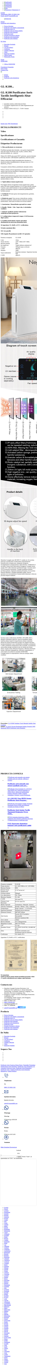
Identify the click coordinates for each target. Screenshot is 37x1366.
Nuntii (2, 59)
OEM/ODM (4, 61)
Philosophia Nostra (9, 56)
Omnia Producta (12, 1071)
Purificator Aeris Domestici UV (26, 1066)
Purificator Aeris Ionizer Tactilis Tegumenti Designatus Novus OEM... (19, 812)
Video (5, 52)
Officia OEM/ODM (9, 64)
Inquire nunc (4, 123)
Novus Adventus (8, 26)
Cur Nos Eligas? (8, 47)
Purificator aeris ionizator (11, 32)
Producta (6, 76)
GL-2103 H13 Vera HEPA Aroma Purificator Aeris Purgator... (19, 799)
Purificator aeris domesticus (8, 23)
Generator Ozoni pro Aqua (8, 1068)
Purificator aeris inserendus (11, 37)
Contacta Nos (4, 70)
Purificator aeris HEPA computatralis (14, 27)
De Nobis (3, 41)
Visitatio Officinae (9, 50)
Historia (6, 46)
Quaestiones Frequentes (7, 67)
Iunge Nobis (4, 68)
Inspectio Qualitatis (9, 53)
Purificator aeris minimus (11, 38)
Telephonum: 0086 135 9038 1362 (10, 14)
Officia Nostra (8, 55)
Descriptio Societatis (9, 44)
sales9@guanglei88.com (10, 1008)
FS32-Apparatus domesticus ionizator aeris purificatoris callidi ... (19, 825)
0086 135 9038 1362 (9, 1087)
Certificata (7, 49)
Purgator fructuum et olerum (11, 35)
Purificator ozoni (8, 34)
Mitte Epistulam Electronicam (9, 1147)
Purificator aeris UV (9, 29)
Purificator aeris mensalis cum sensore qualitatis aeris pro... (18, 785)
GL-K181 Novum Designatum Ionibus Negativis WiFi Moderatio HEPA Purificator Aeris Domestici (18, 727)
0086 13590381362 (9, 1002)
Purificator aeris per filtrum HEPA (13, 31)
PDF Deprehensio (13, 123)
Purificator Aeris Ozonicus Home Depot (11, 1065)
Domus (3, 21)
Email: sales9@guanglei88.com (9, 16)
